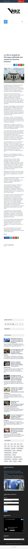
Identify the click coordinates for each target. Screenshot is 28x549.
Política (6, 461)
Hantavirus (19, 450)
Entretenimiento (7, 450)
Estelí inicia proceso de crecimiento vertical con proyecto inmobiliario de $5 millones (13, 473)
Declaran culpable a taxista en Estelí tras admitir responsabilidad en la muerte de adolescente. (13, 364)
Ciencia (21, 446)
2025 (15, 446)
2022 (5, 446)
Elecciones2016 (20, 448)
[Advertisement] (14, 38)
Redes (10, 461)
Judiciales (15, 452)
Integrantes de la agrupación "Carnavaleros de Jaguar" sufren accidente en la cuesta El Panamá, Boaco (14, 404)
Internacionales (7, 235)
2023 (8, 446)
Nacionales (15, 459)
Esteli (14, 450)
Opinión (20, 459)
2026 (18, 446)
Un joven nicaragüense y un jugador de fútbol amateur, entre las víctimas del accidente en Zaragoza (14, 417)
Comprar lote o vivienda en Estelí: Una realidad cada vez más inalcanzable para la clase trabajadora (14, 390)
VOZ (11, 543)
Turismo (19, 461)
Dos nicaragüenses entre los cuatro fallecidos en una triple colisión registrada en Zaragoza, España (14, 352)
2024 (12, 446)
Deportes (13, 448)
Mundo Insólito (7, 459)
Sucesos (15, 461)
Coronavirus (7, 448)
